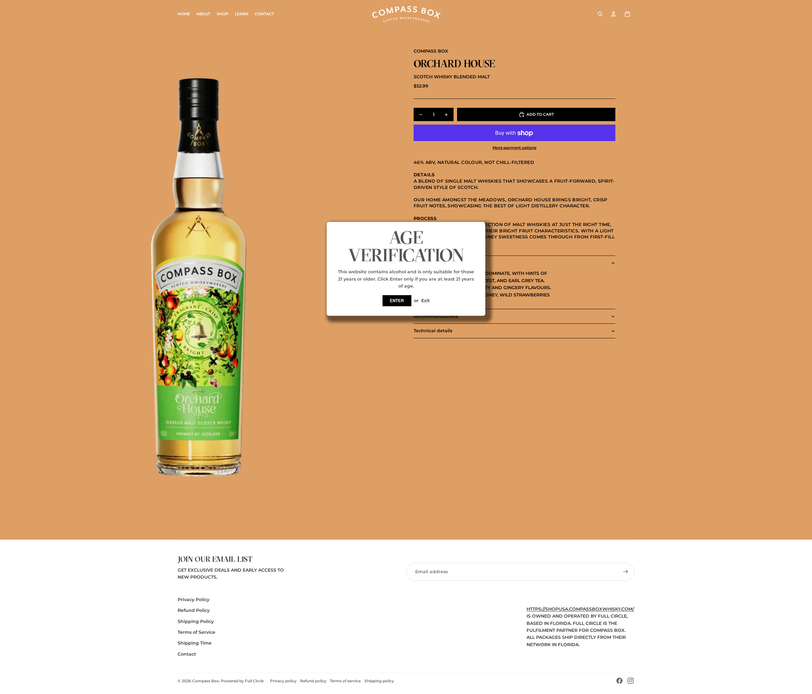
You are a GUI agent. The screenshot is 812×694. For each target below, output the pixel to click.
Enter (397, 300)
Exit (425, 300)
